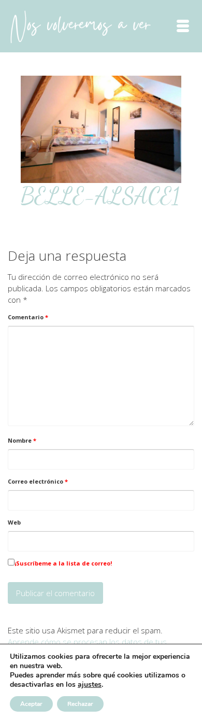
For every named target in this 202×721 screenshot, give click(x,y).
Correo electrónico (38, 481)
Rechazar (80, 704)
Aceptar (31, 704)
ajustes (90, 684)
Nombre (22, 440)
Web (14, 522)
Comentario (28, 317)
